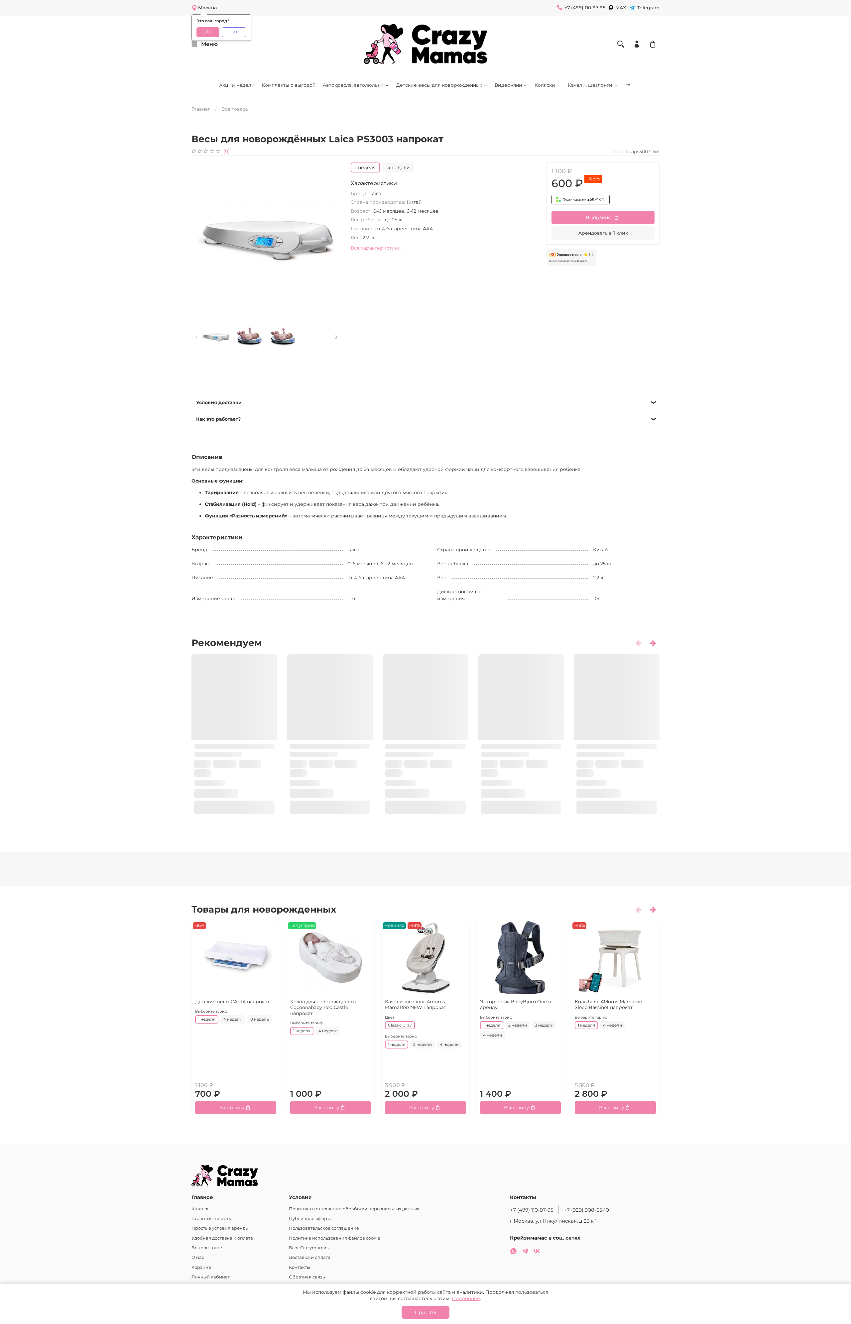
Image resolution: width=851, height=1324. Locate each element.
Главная (200, 109)
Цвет (389, 1017)
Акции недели (237, 85)
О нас (197, 1257)
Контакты (299, 1267)
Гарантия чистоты (211, 1218)
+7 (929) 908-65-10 (586, 1210)
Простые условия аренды (220, 1228)
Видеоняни (508, 85)
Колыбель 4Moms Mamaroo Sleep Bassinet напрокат (608, 1005)
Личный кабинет (210, 1276)
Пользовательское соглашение (324, 1228)
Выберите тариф (211, 1011)
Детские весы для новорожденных (439, 85)
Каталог (200, 1208)
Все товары (235, 109)
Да (207, 32)
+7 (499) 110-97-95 (531, 1210)
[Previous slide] (201, 238)
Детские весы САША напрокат (232, 1002)
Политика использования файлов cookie (334, 1238)
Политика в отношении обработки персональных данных (354, 1208)
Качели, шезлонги (590, 85)
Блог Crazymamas (308, 1247)
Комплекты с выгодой (289, 85)
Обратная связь (307, 1276)
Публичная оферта (310, 1218)
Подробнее (466, 1298)
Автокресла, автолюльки (353, 85)
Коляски (545, 85)
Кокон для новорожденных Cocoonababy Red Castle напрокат (323, 1007)
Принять (425, 1312)
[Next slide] (332, 238)
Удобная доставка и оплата (222, 1238)
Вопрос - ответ (207, 1247)
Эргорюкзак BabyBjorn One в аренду (515, 1005)
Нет (233, 32)
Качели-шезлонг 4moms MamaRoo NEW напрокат (415, 1005)
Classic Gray (400, 1025)
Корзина (201, 1267)
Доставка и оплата (309, 1257)
